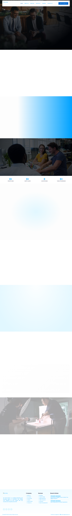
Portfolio (38, 3)
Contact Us (50, 3)
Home (21, 3)
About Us (27, 3)
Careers (44, 3)
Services (32, 3)
